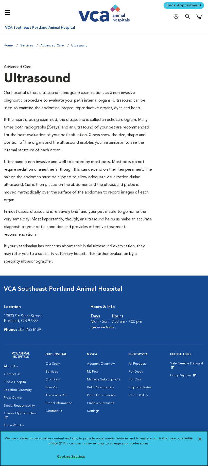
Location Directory (18, 390)
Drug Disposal (183, 376)
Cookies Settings (71, 456)
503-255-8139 (29, 330)
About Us (11, 366)
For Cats (135, 379)
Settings (93, 411)
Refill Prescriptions (100, 387)
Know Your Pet (56, 395)
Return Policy (138, 395)
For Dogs (136, 371)
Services (26, 45)
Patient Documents (101, 395)
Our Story (52, 363)
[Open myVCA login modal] (177, 16)
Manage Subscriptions (103, 379)
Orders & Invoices (100, 403)
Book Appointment (183, 5)
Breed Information (59, 403)
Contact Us (12, 374)
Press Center (13, 397)
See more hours (102, 327)
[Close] (199, 439)
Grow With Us (14, 425)
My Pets (92, 371)
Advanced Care (52, 45)
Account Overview (101, 363)
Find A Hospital (15, 382)
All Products (137, 363)
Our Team (52, 379)
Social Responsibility (19, 405)
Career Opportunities (21, 415)
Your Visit (52, 387)
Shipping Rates (140, 387)
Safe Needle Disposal (187, 365)
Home (8, 45)
